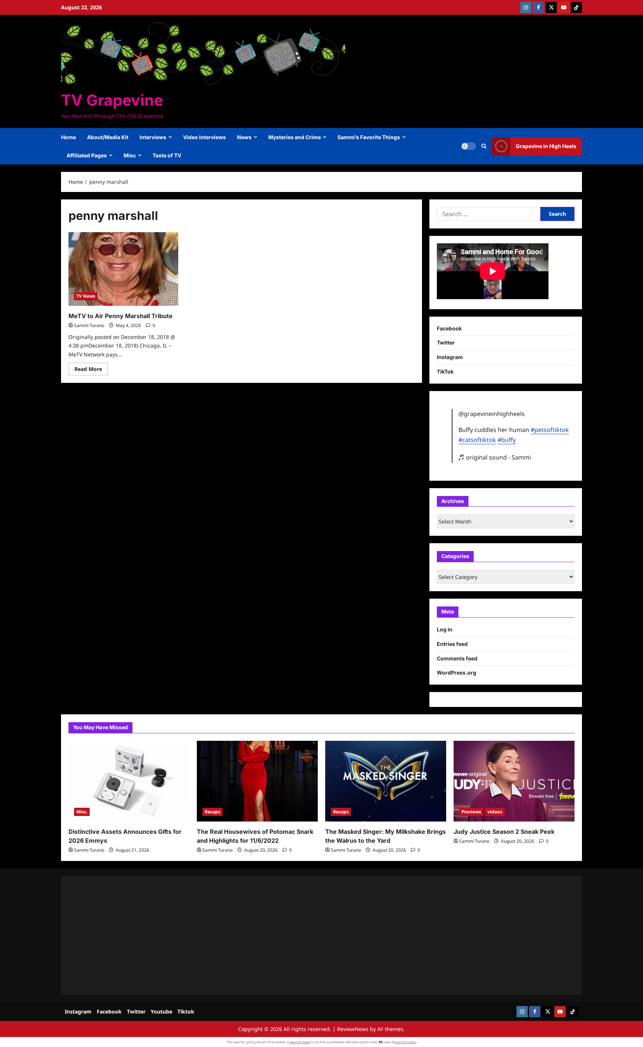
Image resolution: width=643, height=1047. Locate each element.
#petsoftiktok (550, 430)
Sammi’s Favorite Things (369, 137)
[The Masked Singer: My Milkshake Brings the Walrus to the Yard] (385, 781)
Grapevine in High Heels (546, 146)
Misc (130, 155)
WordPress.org (456, 672)
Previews (471, 812)
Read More (91, 370)
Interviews (153, 137)
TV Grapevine (112, 100)
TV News (85, 296)
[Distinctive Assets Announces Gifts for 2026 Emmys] (128, 781)
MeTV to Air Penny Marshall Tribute (120, 316)
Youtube (161, 1011)
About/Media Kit (107, 137)
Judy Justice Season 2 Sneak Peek (504, 831)
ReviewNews (352, 1028)
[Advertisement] (291, 935)
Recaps (212, 812)
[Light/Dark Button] (468, 146)
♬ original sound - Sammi (494, 457)
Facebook (449, 328)
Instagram (450, 357)
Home (68, 137)
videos (494, 812)
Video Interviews (204, 137)
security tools (300, 1042)
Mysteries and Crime (294, 137)
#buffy (507, 440)
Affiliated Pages (87, 155)
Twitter (446, 342)
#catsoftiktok (477, 440)
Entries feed (452, 644)
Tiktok (185, 1011)
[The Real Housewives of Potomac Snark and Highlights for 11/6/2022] (257, 781)
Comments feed (457, 658)
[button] (484, 146)
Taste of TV (167, 155)
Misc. (81, 812)
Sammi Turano (89, 325)
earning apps (405, 1042)
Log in (444, 629)
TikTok (445, 371)
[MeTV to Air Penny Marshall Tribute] (123, 269)
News (244, 137)
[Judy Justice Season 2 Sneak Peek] (514, 781)
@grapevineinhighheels (491, 414)
